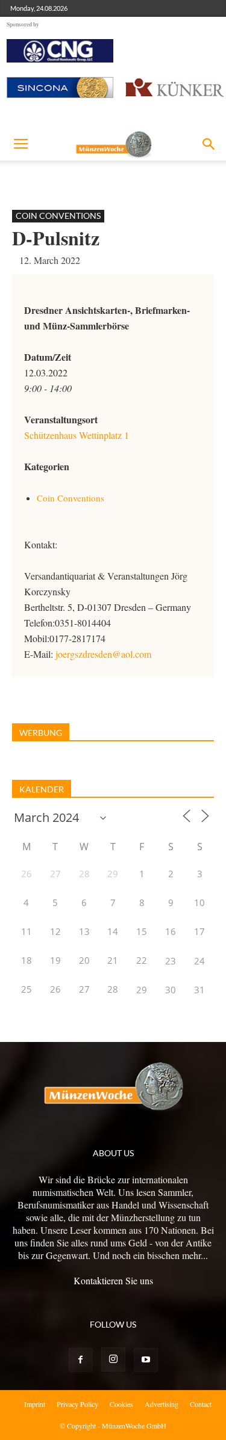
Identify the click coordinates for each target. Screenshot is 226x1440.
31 (199, 990)
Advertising (161, 1404)
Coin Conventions (58, 215)
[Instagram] (113, 1359)
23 (170, 961)
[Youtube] (146, 1360)
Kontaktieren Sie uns (113, 1280)
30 (170, 990)
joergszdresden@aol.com (103, 654)
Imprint (34, 1404)
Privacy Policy (77, 1404)
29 (141, 990)
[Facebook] (81, 1360)
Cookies (121, 1404)
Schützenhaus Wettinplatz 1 (76, 435)
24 (199, 961)
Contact (201, 1404)
